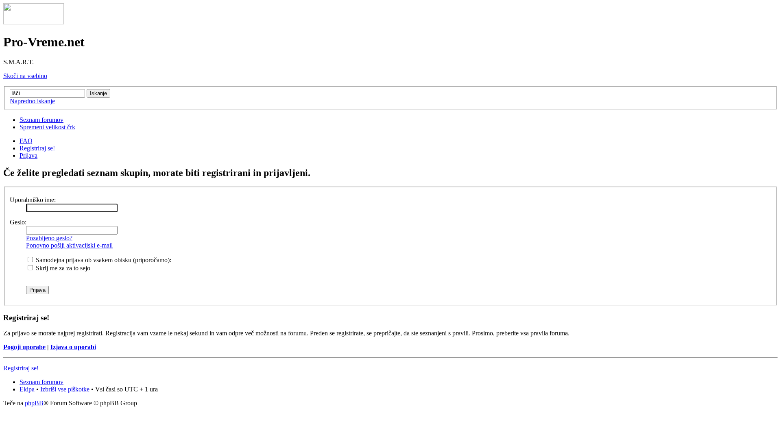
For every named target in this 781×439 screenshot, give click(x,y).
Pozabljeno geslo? (49, 238)
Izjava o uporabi (73, 346)
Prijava (28, 155)
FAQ (26, 140)
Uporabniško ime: (33, 199)
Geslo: (18, 222)
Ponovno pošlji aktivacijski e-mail (69, 245)
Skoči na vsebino (25, 75)
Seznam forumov (41, 119)
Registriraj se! (37, 148)
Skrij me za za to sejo (62, 268)
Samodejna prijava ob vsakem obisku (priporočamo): (102, 259)
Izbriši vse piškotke (65, 389)
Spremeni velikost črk (47, 127)
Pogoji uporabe (24, 346)
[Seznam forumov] (33, 22)
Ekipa (27, 389)
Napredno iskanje (32, 101)
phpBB (34, 403)
